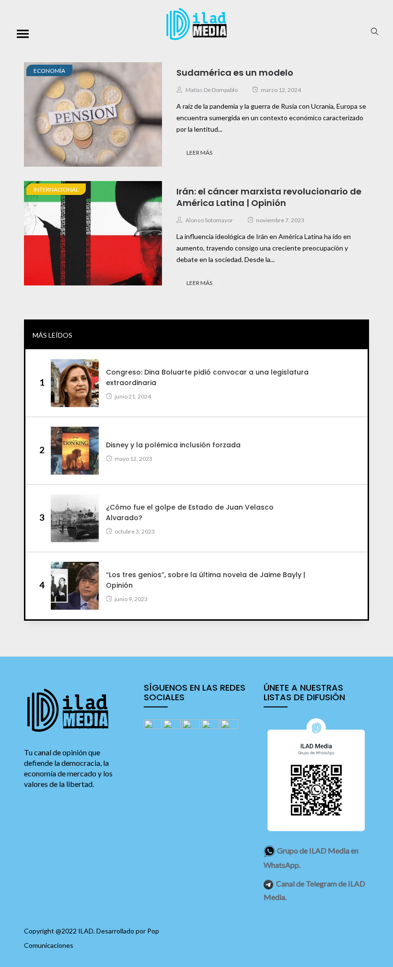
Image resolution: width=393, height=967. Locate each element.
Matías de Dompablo (211, 89)
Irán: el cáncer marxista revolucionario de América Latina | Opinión (268, 197)
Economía (49, 70)
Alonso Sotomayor (209, 220)
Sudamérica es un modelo (234, 73)
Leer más (199, 152)
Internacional (56, 189)
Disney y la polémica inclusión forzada (173, 445)
